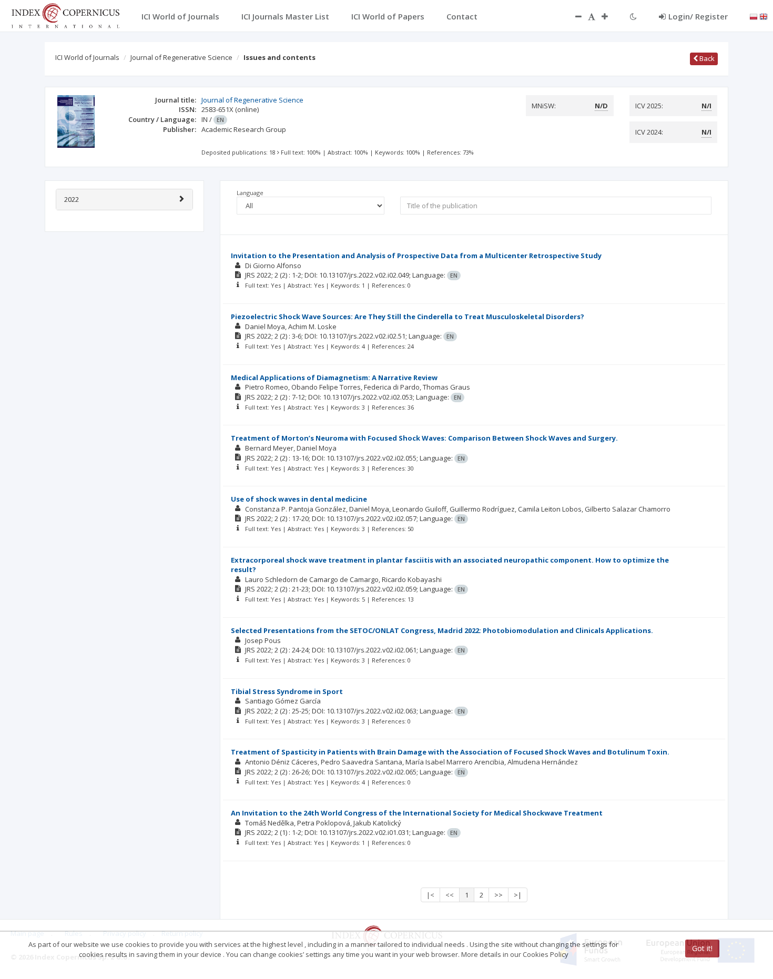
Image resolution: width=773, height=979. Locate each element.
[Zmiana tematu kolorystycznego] (633, 16)
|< (430, 895)
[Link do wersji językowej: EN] (763, 16)
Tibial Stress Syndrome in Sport (287, 691)
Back (706, 58)
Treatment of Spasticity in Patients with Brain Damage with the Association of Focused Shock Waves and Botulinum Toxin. (450, 752)
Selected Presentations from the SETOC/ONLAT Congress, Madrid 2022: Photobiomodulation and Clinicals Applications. (442, 630)
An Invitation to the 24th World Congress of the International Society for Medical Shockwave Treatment (417, 813)
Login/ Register (698, 16)
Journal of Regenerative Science (181, 57)
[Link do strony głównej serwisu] (65, 14)
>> (498, 895)
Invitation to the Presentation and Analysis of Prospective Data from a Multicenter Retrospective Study (416, 255)
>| (518, 895)
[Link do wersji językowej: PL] (753, 16)
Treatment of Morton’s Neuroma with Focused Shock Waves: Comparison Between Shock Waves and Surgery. (424, 438)
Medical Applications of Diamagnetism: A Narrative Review (334, 377)
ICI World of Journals (87, 57)
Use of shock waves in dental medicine (299, 499)
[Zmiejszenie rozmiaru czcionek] (573, 16)
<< (449, 895)
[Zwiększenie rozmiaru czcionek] (610, 16)
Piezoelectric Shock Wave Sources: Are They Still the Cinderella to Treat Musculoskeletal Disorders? (407, 316)
